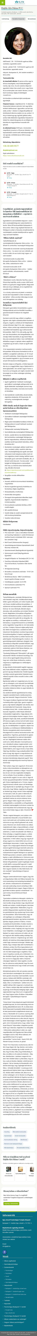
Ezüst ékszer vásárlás (15, 1334)
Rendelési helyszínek (18, 19)
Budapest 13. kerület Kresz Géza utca (16, 1294)
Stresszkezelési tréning (23, 1147)
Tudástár (7, 1300)
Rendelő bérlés (10, 1297)
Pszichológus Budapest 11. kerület (15, 1307)
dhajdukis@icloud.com (10, 150)
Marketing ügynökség (25, 1334)
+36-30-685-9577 (11, 146)
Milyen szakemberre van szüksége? (15, 1319)
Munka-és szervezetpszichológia (13, 1143)
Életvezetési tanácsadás (19, 1132)
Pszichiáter (9, 1273)
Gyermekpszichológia (11, 1264)
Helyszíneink (8, 1285)
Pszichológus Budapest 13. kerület (15, 1316)
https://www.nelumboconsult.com (13, 155)
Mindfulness (24, 1139)
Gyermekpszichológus (12, 1282)
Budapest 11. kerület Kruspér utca (15, 1291)
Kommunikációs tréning (10, 1139)
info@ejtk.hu (6, 1246)
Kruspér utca (9, 1310)
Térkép (10, 178)
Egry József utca (10, 1313)
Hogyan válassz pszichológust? (14, 1322)
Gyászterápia (8, 1135)
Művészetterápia (9, 1147)
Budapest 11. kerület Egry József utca (16, 1288)
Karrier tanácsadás (20, 1135)
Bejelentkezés (8, 1325)
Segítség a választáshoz (11, 1203)
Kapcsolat (7, 1303)
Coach (7, 1276)
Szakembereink (9, 1267)
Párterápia (8, 1279)
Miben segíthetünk (10, 1261)
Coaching (7, 1132)
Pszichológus (9, 1270)
